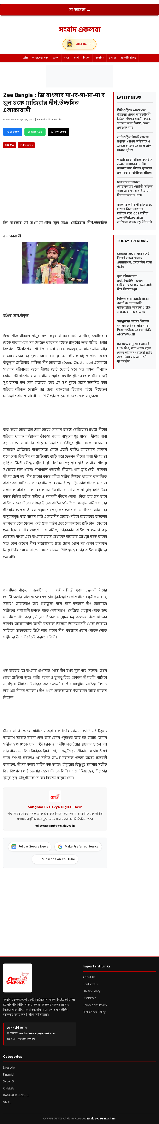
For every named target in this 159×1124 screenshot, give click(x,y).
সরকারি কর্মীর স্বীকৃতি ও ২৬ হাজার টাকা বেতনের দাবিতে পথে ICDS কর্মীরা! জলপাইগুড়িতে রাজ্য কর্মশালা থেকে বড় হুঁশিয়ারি (134, 213)
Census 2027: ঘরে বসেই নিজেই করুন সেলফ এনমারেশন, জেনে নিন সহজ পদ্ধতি (134, 260)
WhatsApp (35, 131)
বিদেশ (86, 57)
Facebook (12, 131)
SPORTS (8, 1081)
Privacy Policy (91, 991)
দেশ (76, 57)
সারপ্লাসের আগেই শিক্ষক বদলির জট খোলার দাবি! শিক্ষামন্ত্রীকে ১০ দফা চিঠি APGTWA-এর (134, 328)
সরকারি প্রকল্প (128, 57)
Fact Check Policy (94, 1012)
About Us (89, 977)
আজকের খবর (40, 57)
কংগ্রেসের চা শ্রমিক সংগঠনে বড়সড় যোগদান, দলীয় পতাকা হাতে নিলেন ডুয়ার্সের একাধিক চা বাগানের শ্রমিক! (134, 166)
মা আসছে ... (79, 10)
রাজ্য (67, 57)
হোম (25, 57)
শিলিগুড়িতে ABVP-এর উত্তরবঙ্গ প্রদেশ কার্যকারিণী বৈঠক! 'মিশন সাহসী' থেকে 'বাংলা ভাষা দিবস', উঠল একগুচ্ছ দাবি (134, 119)
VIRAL (7, 1102)
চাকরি (112, 57)
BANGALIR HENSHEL (16, 1095)
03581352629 (26, 1039)
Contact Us (90, 984)
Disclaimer (89, 998)
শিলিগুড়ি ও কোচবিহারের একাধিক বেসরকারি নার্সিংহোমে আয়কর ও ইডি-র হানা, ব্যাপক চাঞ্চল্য (134, 305)
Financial (8, 1074)
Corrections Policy (95, 1005)
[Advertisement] (79, 75)
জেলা (56, 57)
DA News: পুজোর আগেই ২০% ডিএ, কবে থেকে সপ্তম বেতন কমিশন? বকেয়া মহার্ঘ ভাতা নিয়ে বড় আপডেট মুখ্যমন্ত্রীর (134, 353)
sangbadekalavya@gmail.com (37, 1033)
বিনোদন (99, 57)
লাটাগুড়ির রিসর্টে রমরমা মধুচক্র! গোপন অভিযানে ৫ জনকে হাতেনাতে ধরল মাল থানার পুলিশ (134, 143)
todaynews (26, 145)
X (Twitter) (58, 131)
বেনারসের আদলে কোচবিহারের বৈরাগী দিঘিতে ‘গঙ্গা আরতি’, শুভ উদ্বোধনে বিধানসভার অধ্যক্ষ (135, 189)
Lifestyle (9, 1067)
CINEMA (9, 145)
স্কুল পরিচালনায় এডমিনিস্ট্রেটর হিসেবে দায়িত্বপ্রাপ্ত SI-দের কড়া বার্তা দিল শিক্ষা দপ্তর (134, 283)
